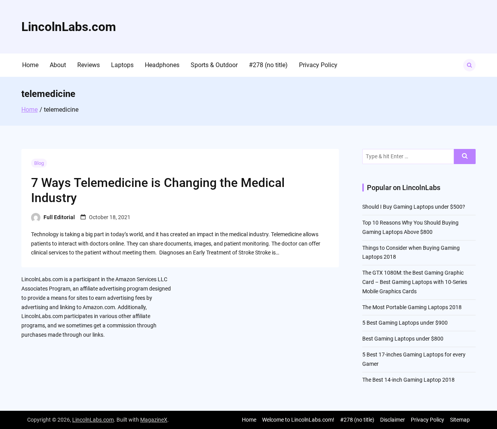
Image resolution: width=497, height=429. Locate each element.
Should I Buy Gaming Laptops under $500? (413, 207)
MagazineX (153, 420)
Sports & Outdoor (214, 65)
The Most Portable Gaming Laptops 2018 (412, 307)
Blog (39, 163)
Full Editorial (59, 217)
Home (30, 65)
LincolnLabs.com (68, 26)
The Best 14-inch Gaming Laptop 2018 (408, 380)
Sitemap (460, 420)
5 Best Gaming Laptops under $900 (405, 323)
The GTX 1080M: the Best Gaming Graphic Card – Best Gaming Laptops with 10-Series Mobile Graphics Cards (414, 282)
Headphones (162, 65)
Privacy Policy (318, 65)
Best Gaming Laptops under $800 (402, 339)
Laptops (122, 65)
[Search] (465, 156)
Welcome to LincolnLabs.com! (298, 420)
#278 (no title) (268, 65)
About (58, 65)
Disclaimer (392, 420)
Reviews (88, 65)
